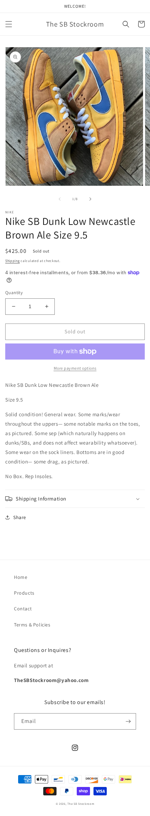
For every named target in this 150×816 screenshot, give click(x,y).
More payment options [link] (75, 368)
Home (20, 577)
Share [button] (19, 517)
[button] (8, 24)
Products (24, 593)
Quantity (14, 293)
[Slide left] (59, 199)
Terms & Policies (32, 625)
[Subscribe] (128, 721)
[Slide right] (90, 199)
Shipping (12, 260)
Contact (23, 608)
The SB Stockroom (80, 804)
